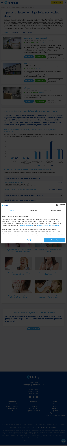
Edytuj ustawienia (32, 240)
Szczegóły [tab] (33, 210)
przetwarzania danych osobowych (48, 225)
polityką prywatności (26, 225)
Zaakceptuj (54, 240)
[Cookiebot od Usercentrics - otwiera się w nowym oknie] (57, 205)
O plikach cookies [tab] (55, 210)
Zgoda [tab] (12, 210)
